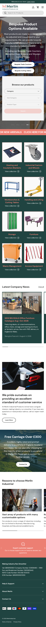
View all (41, 287)
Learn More (9, 420)
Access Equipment (34, 266)
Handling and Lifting (34, 199)
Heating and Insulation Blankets (12, 166)
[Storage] (12, 221)
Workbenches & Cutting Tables (12, 201)
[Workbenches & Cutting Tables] (12, 187)
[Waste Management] (12, 253)
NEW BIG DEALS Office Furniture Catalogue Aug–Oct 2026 (19, 319)
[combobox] (23, 13)
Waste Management (12, 266)
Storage (12, 234)
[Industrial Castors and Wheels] (34, 152)
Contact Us (23, 464)
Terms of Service (6, 622)
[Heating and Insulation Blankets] (12, 152)
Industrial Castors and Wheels (34, 166)
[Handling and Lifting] (34, 187)
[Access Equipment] (34, 253)
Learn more (31, 2)
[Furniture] (34, 221)
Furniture (34, 234)
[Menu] (42, 7)
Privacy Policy (17, 622)
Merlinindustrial (11, 618)
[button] (38, 7)
